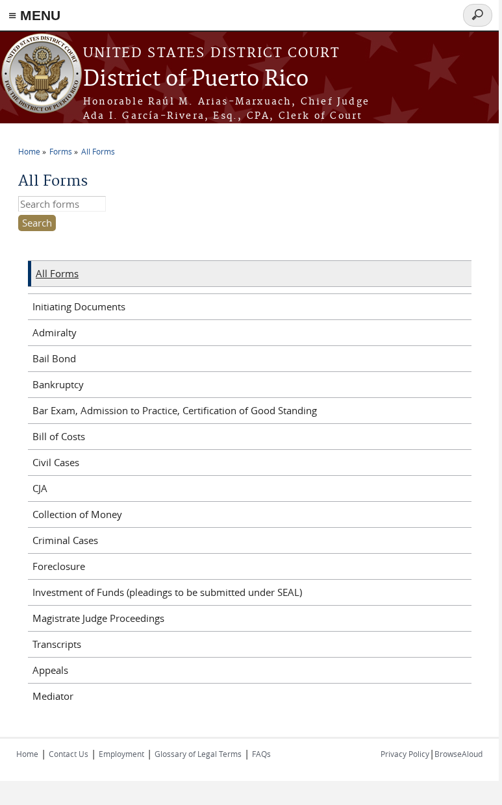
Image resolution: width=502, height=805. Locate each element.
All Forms (98, 151)
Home (29, 151)
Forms (60, 151)
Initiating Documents (78, 306)
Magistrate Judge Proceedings (98, 618)
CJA (39, 488)
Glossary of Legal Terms (198, 754)
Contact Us (68, 754)
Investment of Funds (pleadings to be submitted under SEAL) (167, 592)
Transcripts (56, 644)
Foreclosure (58, 566)
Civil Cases (55, 462)
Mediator (52, 695)
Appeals (50, 669)
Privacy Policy (405, 754)
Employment (121, 754)
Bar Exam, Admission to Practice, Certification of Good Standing (174, 410)
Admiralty (54, 332)
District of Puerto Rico (195, 79)
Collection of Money (77, 514)
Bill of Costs (58, 436)
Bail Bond (54, 358)
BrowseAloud (458, 754)
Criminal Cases (65, 540)
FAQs (261, 754)
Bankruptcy (58, 384)
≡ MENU (34, 15)
